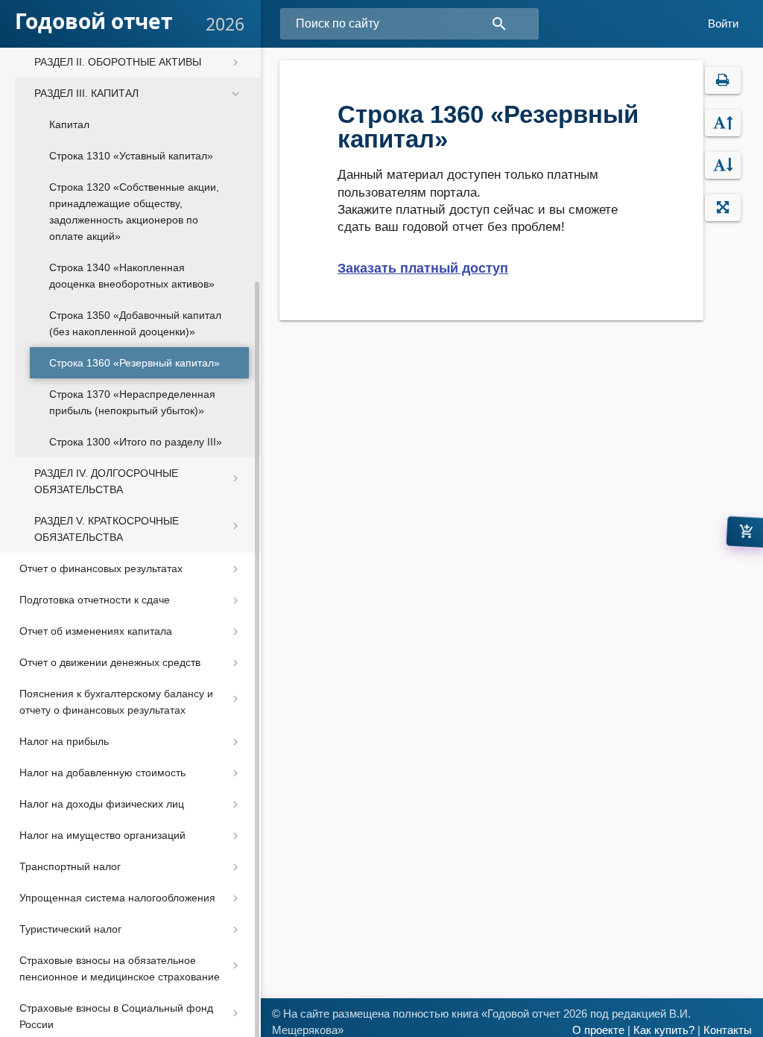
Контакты (727, 1030)
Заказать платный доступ (423, 268)
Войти (723, 24)
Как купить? (663, 1030)
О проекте (598, 1030)
